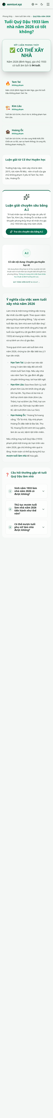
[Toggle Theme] (41, 4)
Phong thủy (7, 16)
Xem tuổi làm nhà (22, 16)
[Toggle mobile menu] (48, 4)
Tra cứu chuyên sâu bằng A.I (28, 231)
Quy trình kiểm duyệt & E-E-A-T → (26, 282)
